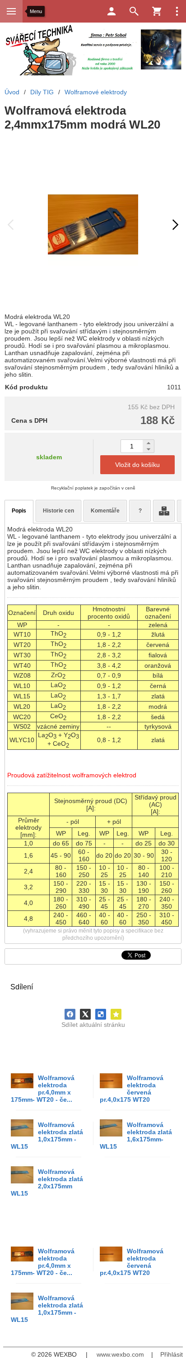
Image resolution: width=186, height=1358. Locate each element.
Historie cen (58, 511)
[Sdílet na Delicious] (100, 1014)
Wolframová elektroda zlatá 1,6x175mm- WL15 (136, 1135)
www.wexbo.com (120, 1354)
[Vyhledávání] (134, 11)
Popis (19, 511)
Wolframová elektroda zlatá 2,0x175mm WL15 (47, 1182)
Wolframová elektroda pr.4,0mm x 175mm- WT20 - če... (42, 1088)
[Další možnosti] (177, 11)
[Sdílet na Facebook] (70, 1014)
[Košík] (156, 11)
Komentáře (105, 511)
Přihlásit (171, 1354)
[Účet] (111, 11)
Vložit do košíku (137, 464)
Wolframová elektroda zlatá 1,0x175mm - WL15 (47, 1135)
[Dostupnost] (164, 511)
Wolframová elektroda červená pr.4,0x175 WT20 (131, 1088)
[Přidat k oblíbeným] (116, 1014)
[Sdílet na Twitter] (85, 1014)
